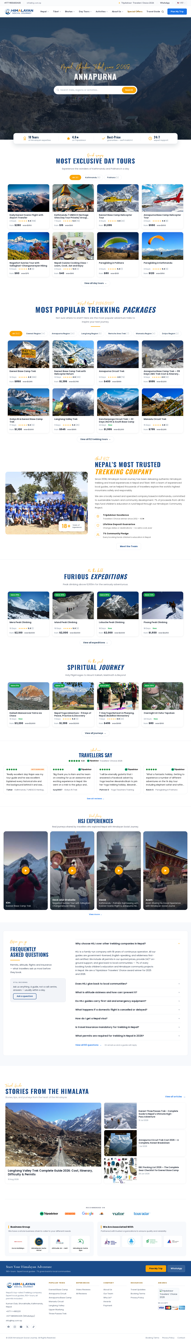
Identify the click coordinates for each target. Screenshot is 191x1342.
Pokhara (113, 177)
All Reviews (81, 1293)
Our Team (108, 1293)
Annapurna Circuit (57, 1293)
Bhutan (69, 11)
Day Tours (84, 11)
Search (129, 89)
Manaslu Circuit (56, 1301)
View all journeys (95, 733)
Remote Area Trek (118, 333)
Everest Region (35, 333)
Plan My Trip (177, 11)
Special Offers (134, 11)
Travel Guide (153, 11)
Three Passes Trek (58, 1313)
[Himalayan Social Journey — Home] (19, 11)
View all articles (175, 1096)
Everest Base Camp (58, 1289)
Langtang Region (91, 333)
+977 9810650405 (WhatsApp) (20, 1316)
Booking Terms (138, 1293)
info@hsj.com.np (34, 3)
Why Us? (107, 1297)
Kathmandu (92, 177)
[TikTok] (33, 1326)
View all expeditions (95, 642)
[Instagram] (14, 1326)
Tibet (56, 11)
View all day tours (95, 283)
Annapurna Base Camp (60, 1297)
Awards (107, 1301)
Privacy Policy (137, 1297)
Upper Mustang (56, 1309)
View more (95, 914)
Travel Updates (138, 1289)
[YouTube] (21, 1326)
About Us (116, 11)
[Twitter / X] (27, 1326)
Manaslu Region (145, 333)
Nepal (43, 11)
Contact (181, 1337)
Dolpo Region (170, 333)
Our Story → (105, 546)
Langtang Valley (56, 1305)
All (75, 177)
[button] (26, 870)
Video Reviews (83, 1289)
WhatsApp (165, 3)
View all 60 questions (88, 1044)
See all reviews (95, 798)
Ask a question (25, 996)
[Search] (162, 11)
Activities (100, 11)
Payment (107, 1305)
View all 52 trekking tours (95, 439)
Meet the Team (129, 546)
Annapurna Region (63, 333)
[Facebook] (8, 1326)
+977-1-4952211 (13, 1311)
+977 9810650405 (12, 3)
